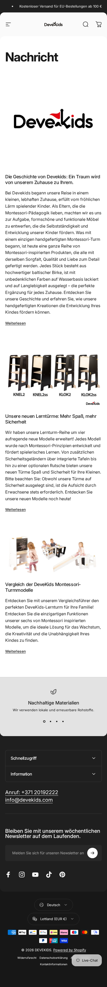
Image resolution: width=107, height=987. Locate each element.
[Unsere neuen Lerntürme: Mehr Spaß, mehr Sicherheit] (53, 372)
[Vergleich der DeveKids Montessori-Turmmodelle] (53, 549)
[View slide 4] (63, 721)
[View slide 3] (57, 721)
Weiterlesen (15, 323)
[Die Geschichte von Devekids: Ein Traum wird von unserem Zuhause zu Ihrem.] (53, 120)
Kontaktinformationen (53, 964)
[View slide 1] (44, 721)
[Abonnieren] (92, 853)
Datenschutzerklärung (53, 958)
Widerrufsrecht (26, 958)
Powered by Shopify (69, 950)
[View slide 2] (50, 721)
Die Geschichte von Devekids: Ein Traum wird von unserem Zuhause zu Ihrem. (52, 179)
